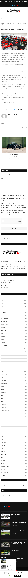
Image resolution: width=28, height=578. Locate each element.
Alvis (14, 315)
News (1, 1)
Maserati (14, 398)
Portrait (5, 1)
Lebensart (21, 1)
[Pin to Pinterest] (20, 109)
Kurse (25, 1)
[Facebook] (10, 5)
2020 (13, 23)
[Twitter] (12, 5)
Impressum (19, 2)
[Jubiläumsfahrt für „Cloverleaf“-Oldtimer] (5, 532)
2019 (14, 298)
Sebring (14, 454)
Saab (14, 451)
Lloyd (14, 395)
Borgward (14, 339)
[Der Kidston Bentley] (14, 145)
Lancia (14, 389)
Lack (14, 386)
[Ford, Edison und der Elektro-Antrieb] (3, 567)
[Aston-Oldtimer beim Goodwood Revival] (5, 524)
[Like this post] (15, 109)
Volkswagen (14, 472)
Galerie (10, 1)
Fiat (14, 365)
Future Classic (14, 371)
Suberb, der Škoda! (15, 514)
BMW (14, 336)
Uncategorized (14, 466)
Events (14, 357)
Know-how (15, 1)
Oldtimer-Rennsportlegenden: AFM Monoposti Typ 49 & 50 (18, 543)
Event (14, 354)
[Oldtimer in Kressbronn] (3, 561)
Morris (14, 413)
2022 (14, 306)
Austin (14, 327)
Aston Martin (14, 318)
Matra (14, 401)
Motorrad (14, 419)
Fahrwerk (14, 360)
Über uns (13, 2)
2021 (14, 303)
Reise (14, 439)
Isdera (14, 377)
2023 (14, 309)
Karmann (14, 380)
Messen (14, 407)
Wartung (14, 475)
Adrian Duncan (8, 31)
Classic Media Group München (8, 270)
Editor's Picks (14, 348)
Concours (14, 345)
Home (2, 23)
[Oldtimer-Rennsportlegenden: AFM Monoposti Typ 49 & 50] (5, 544)
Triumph (14, 463)
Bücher (14, 342)
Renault (14, 442)
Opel (14, 428)
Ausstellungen (14, 324)
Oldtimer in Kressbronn (9, 560)
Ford (14, 368)
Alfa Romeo (14, 312)
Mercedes (14, 404)
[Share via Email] (21, 109)
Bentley (14, 330)
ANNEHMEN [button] (17, 575)
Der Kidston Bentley (14, 154)
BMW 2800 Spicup (15, 550)
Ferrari (14, 363)
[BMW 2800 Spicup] (5, 552)
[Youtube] (17, 5)
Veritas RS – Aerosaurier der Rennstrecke (17, 559)
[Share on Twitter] (18, 109)
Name (2, 178)
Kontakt (8, 2)
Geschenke (14, 374)
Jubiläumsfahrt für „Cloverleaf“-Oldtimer (18, 531)
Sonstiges (14, 457)
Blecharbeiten (14, 333)
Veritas (14, 469)
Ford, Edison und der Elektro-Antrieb (10, 567)
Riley (14, 445)
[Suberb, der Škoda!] (5, 516)
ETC (14, 351)
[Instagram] (14, 5)
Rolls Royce (14, 448)
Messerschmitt (14, 410)
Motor (14, 416)
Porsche (14, 433)
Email (2, 186)
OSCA (14, 431)
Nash (14, 422)
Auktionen (7, 27)
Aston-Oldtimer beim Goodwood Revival (18, 523)
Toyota (14, 460)
